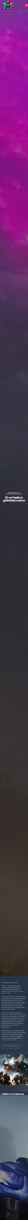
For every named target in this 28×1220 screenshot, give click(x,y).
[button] (11, 1046)
